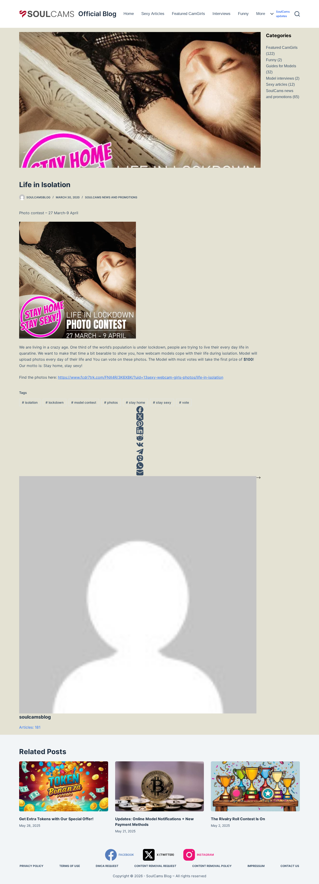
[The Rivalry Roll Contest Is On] (255, 786)
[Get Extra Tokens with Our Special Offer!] (63, 786)
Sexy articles (152, 13)
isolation (30, 402)
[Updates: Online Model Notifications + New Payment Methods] (159, 786)
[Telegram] (140, 451)
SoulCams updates (283, 14)
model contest (83, 402)
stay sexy (162, 402)
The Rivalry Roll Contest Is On (238, 818)
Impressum (256, 866)
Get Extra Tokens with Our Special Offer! (56, 818)
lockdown (55, 402)
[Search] (297, 14)
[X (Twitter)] (140, 416)
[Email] (140, 472)
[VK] (140, 444)
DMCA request (107, 866)
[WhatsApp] (140, 465)
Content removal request (155, 866)
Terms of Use (69, 866)
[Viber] (140, 458)
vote (184, 402)
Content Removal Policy (212, 866)
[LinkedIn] (140, 430)
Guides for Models (283, 4)
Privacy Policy (31, 866)
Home (129, 13)
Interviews (221, 13)
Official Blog (97, 14)
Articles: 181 (29, 727)
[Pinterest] (140, 423)
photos (111, 402)
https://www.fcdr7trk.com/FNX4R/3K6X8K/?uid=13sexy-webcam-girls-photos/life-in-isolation (140, 377)
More (260, 13)
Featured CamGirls (188, 13)
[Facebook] (140, 409)
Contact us (289, 866)
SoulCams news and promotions (111, 197)
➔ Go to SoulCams (283, 23)
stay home (135, 402)
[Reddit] (140, 437)
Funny (243, 13)
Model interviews (280, 78)
